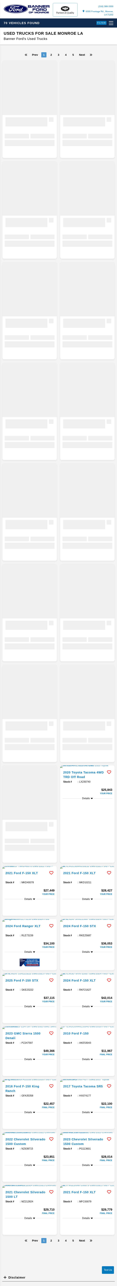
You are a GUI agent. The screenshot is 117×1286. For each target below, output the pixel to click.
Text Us (108, 1270)
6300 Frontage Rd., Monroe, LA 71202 (99, 13)
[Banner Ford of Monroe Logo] (27, 13)
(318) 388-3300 (105, 6)
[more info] (87, 766)
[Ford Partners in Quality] (65, 10)
